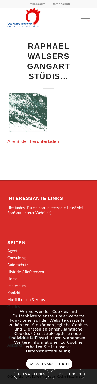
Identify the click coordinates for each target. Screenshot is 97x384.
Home (12, 279)
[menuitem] (37, 4)
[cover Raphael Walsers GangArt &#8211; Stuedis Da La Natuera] (28, 112)
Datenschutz (61, 3)
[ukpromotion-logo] (40, 17)
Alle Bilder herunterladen (33, 141)
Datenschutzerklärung (48, 351)
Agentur (14, 251)
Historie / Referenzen (25, 272)
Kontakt (13, 293)
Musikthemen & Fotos (26, 300)
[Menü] (83, 17)
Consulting (16, 258)
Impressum (37, 3)
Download (14, 99)
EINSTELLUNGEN (67, 374)
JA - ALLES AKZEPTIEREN (49, 363)
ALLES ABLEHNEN (32, 374)
